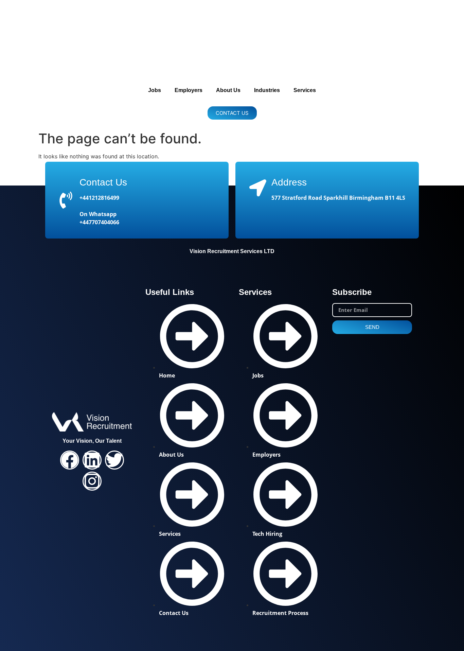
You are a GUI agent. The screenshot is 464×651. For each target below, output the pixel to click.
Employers (188, 90)
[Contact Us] (65, 200)
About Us (228, 90)
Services (304, 90)
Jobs (154, 90)
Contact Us (103, 182)
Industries (267, 90)
